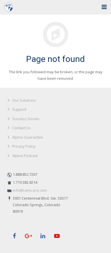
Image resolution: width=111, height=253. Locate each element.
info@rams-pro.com (30, 190)
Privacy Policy (24, 146)
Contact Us (21, 127)
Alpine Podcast (25, 155)
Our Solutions (24, 100)
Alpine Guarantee (27, 137)
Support (19, 109)
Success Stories (26, 118)
